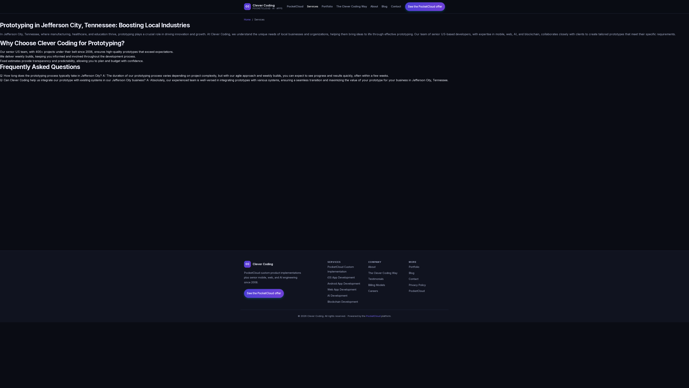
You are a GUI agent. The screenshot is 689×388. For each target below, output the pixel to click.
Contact (396, 6)
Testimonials (376, 279)
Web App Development (341, 289)
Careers (373, 291)
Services (312, 6)
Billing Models (376, 285)
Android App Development (343, 283)
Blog (384, 6)
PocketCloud (295, 6)
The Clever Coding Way (351, 6)
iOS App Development (341, 277)
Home (247, 19)
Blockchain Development (342, 301)
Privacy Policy (417, 285)
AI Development (337, 295)
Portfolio (327, 6)
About (374, 6)
